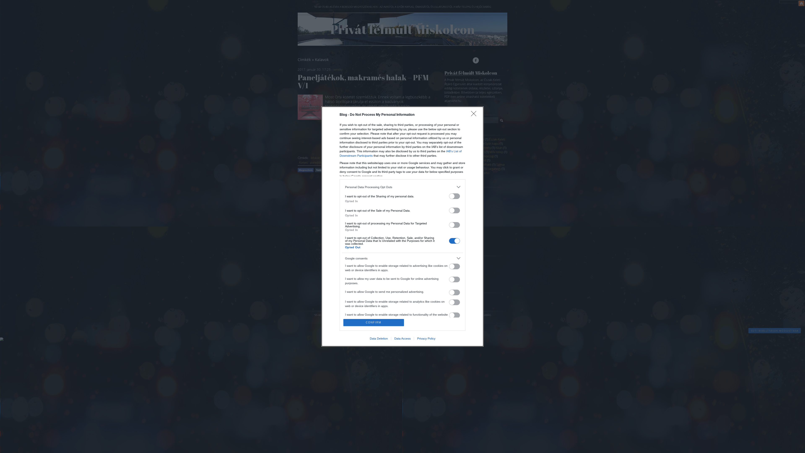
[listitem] (402, 187)
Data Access (402, 338)
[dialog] (402, 226)
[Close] (475, 115)
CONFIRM (373, 322)
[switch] (454, 196)
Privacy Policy (426, 338)
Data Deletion (379, 338)
